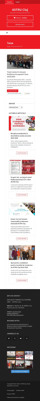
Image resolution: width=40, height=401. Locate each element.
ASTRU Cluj (20, 10)
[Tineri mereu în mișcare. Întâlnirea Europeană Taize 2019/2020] (20, 61)
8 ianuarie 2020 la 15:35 (15, 93)
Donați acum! (20, 24)
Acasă (8, 46)
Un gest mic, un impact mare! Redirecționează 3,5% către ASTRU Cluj (21, 179)
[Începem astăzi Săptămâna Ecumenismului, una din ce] (11, 355)
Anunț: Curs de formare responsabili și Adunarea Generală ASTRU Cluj (19, 221)
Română (9, 2)
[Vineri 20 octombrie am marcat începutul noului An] (29, 364)
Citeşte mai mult (12, 91)
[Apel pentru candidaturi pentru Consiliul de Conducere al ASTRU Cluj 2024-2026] (22, 252)
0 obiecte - (21, 18)
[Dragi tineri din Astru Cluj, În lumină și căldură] (29, 355)
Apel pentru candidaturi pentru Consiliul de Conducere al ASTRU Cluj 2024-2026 (21, 265)
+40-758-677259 (16, 312)
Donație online (20, 390)
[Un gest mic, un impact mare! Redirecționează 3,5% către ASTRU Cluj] (22, 167)
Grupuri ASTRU (11, 394)
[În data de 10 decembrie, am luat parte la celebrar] (20, 355)
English (18, 2)
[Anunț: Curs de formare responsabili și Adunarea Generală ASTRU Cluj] (22, 209)
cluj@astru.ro (15, 313)
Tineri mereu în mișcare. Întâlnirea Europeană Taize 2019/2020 (17, 74)
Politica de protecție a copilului (15, 397)
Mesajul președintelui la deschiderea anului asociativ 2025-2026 (21, 135)
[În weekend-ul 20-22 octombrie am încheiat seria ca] (20, 364)
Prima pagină (10, 390)
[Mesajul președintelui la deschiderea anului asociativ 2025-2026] (22, 123)
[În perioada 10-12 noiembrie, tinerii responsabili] (11, 364)
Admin (28, 93)
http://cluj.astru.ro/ (18, 315)
